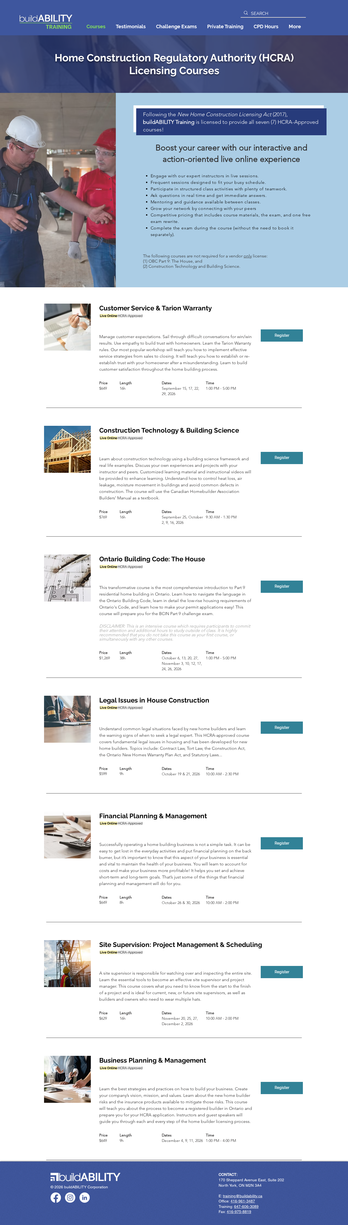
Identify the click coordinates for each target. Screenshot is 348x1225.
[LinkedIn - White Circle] (84, 1197)
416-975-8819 (239, 1212)
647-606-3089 (246, 1206)
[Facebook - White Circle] (56, 1197)
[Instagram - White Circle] (70, 1197)
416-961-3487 (243, 1201)
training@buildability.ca (242, 1196)
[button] (295, 26)
